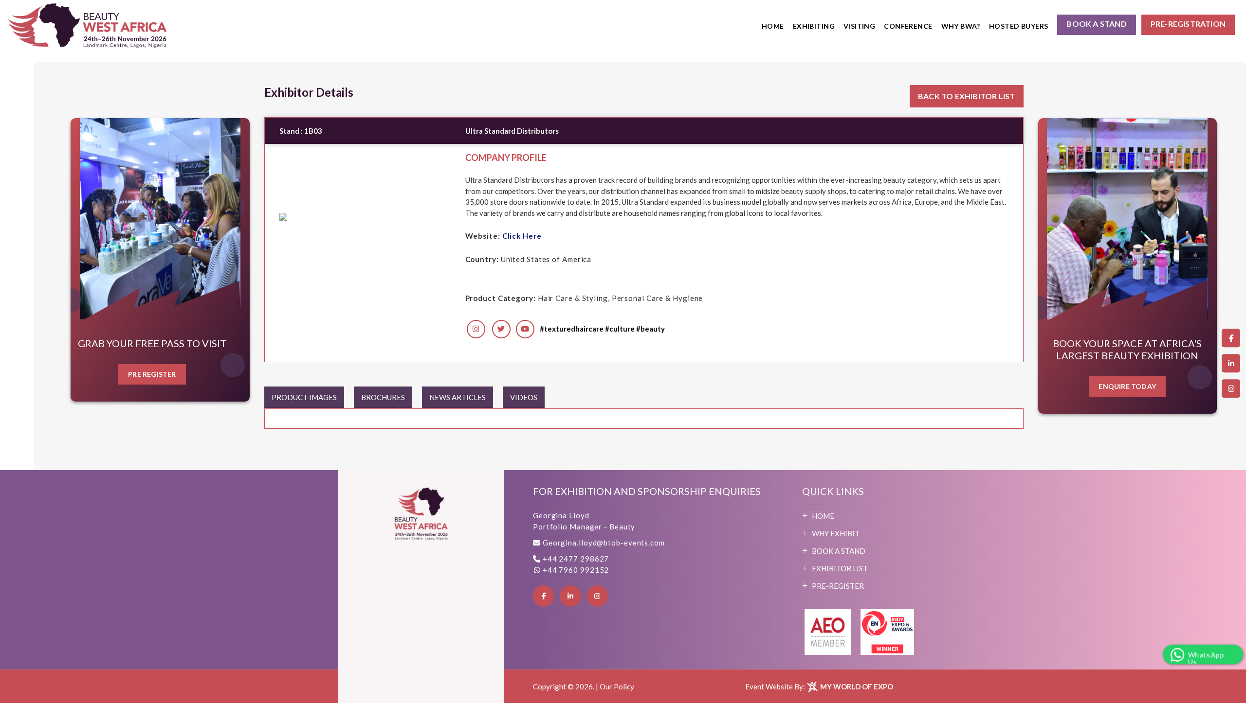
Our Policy (617, 686)
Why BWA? (960, 26)
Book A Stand (838, 550)
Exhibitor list (840, 568)
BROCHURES (383, 397)
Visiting (859, 26)
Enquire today (1127, 386)
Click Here (522, 235)
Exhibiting (814, 26)
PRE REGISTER (152, 374)
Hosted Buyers (1018, 26)
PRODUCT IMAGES (304, 397)
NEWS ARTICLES (457, 397)
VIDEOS (523, 397)
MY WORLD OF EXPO (856, 686)
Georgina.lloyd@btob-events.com (604, 542)
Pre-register (838, 585)
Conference (908, 26)
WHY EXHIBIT (836, 533)
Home (773, 26)
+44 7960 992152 (575, 569)
